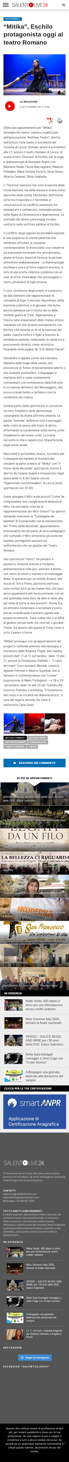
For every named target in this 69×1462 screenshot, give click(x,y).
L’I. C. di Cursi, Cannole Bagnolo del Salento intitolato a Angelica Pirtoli (44, 1333)
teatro (32, 747)
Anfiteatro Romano (15, 742)
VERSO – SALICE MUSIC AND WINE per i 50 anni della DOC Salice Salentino (44, 1040)
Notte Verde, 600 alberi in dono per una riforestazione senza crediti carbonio (44, 1005)
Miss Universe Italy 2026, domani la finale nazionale (44, 1021)
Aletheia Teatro (37, 738)
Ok (34, 1456)
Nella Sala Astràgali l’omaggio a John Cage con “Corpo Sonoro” (44, 1058)
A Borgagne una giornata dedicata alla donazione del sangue (44, 1076)
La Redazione (29, 101)
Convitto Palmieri (14, 747)
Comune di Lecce (38, 742)
